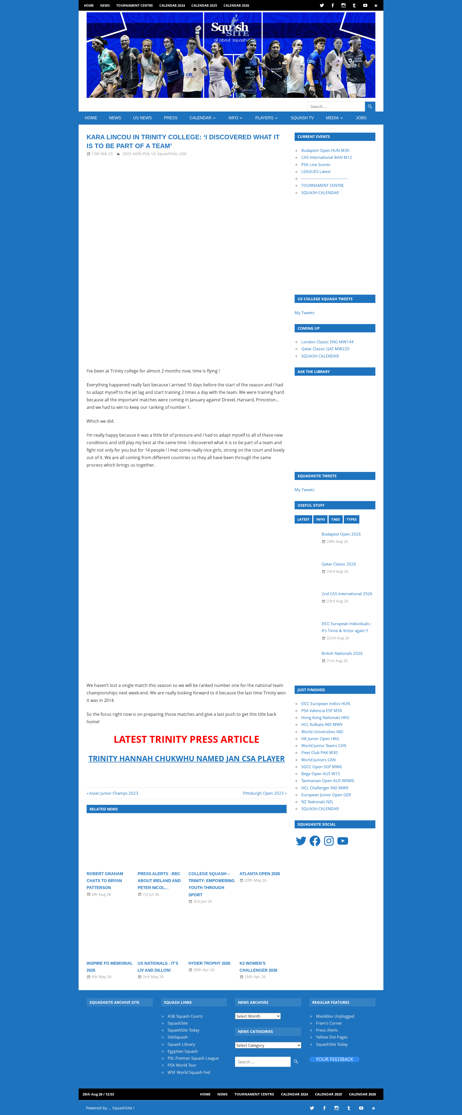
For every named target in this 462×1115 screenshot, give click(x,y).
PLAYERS (264, 118)
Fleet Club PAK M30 (319, 752)
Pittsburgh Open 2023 (263, 793)
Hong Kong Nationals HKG (325, 717)
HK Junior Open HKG (320, 738)
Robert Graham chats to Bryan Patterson (105, 880)
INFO (233, 118)
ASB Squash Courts (185, 1016)
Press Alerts (327, 1030)
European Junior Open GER (326, 794)
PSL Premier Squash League (193, 1058)
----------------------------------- (324, 178)
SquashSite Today (183, 1030)
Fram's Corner (329, 1023)
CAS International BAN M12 (326, 157)
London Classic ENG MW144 (327, 341)
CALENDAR (200, 118)
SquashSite (178, 1023)
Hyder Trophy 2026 (209, 963)
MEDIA (332, 118)
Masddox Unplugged (335, 1016)
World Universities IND (322, 731)
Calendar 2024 (172, 5)
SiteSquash (178, 1037)
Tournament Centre (134, 5)
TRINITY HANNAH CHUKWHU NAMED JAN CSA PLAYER (186, 758)
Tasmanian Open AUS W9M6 (327, 780)
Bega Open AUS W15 (320, 773)
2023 (126, 153)
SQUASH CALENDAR (320, 192)
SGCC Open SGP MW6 (321, 766)
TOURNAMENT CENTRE (322, 185)
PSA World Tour (182, 1065)
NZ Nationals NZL (317, 801)
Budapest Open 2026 (341, 534)
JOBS (361, 118)
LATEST (303, 519)
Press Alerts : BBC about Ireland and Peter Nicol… (159, 880)
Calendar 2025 (204, 5)
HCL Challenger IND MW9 (324, 787)
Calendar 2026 (236, 5)
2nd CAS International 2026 (347, 593)
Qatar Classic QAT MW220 (325, 348)
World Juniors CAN (318, 759)
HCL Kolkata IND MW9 (321, 724)
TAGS (335, 519)
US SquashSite (164, 153)
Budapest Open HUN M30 (325, 150)
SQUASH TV (302, 118)
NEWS (105, 5)
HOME (89, 5)
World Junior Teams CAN (323, 745)
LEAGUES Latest (315, 171)
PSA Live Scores (315, 164)
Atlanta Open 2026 (260, 873)
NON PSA (141, 153)
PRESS (171, 118)
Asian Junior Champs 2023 (113, 793)
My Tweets (304, 312)
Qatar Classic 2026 (339, 564)
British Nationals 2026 (342, 653)
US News (142, 118)
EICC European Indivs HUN (325, 703)
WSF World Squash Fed (189, 1072)
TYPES (351, 519)
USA (182, 153)
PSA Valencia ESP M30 (321, 710)
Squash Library (181, 1044)
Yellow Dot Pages (332, 1037)
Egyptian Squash (183, 1051)
